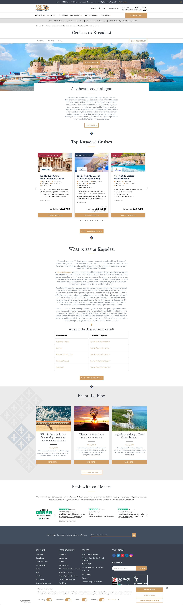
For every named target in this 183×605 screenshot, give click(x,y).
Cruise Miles (104, 15)
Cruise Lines (51, 15)
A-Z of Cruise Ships (42, 562)
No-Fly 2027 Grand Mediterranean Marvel (52, 177)
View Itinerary (44, 200)
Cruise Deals (40, 15)
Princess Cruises (62, 361)
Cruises (51, 41)
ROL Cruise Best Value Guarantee (70, 569)
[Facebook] (114, 555)
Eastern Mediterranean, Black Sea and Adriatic (77, 26)
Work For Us (40, 579)
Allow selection (149, 595)
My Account (63, 558)
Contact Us (62, 554)
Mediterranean (56, 26)
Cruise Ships (63, 15)
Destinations (75, 15)
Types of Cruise (90, 15)
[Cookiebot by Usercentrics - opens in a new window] (25, 601)
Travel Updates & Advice (67, 579)
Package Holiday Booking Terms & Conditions (93, 559)
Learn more (90, 125)
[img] (55, 162)
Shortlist (61, 562)
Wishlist (93, 8)
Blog (37, 572)
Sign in (103, 8)
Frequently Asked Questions (68, 576)
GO (134, 535)
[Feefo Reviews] (140, 582)
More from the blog (91, 472)
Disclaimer (85, 578)
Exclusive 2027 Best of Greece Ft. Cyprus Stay (88, 177)
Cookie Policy (86, 571)
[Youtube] (122, 555)
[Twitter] (118, 555)
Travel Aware (63, 583)
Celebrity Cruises (62, 342)
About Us (39, 576)
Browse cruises (90, 62)
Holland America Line (64, 354)
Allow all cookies (149, 589)
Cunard (59, 348)
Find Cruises (40, 554)
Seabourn (60, 367)
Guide (60, 41)
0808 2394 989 (140, 7)
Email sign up (114, 8)
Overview (40, 41)
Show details (112, 600)
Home (37, 26)
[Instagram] (131, 555)
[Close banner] (167, 588)
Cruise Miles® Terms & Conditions (93, 567)
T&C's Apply (123, 2)
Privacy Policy (86, 574)
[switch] (67, 599)
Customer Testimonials (43, 583)
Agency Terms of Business (90, 554)
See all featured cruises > (100, 342)
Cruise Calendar (41, 565)
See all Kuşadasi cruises (90, 231)
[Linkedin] (126, 555)
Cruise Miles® (63, 565)
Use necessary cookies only (149, 600)
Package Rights (87, 564)
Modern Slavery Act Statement (92, 582)
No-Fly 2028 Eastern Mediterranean (124, 177)
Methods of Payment (66, 572)
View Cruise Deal (54, 215)
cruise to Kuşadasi (64, 272)
